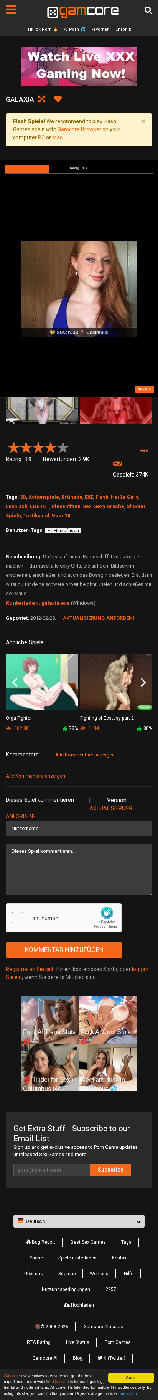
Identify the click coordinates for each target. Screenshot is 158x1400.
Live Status (77, 1342)
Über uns (33, 1273)
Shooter (136, 506)
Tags (126, 1242)
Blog (77, 1358)
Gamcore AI (45, 1358)
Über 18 (61, 515)
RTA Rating (39, 1342)
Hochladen (82, 1305)
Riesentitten (66, 506)
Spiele (13, 515)
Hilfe (128, 1273)
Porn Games (118, 1342)
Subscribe (110, 1170)
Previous (15, 682)
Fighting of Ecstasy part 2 (107, 718)
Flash (102, 497)
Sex (87, 506)
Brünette (71, 497)
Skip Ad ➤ (144, 389)
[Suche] (148, 10)
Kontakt (120, 1258)
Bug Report (43, 1242)
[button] (144, 450)
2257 (110, 1289)
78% (73, 728)
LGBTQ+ (39, 506)
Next (143, 682)
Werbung (99, 1273)
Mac (57, 137)
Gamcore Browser (79, 129)
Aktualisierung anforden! (98, 618)
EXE (89, 497)
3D (23, 497)
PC (41, 137)
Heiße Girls (124, 497)
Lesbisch (17, 506)
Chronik (123, 29)
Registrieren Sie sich (30, 969)
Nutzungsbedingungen (66, 1289)
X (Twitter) (113, 1358)
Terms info (128, 1393)
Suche (36, 1258)
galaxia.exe (55, 603)
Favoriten (100, 29)
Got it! (131, 1377)
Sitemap (67, 1273)
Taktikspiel (36, 515)
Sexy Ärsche (109, 506)
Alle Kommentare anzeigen (85, 755)
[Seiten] (11, 9)
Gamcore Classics (103, 1326)
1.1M (93, 728)
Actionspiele (43, 497)
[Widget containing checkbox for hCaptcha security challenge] (64, 917)
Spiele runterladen (77, 1258)
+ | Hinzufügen (63, 530)
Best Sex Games (88, 1242)
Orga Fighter (19, 718)
